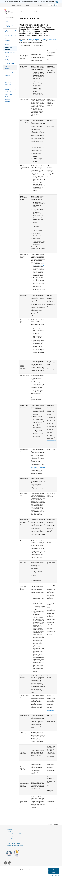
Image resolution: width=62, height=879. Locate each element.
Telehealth (8, 79)
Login (6, 21)
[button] (53, 875)
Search (56, 5)
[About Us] (49, 12)
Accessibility (10, 836)
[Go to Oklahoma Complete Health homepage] (8, 11)
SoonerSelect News (8, 95)
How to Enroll (8, 35)
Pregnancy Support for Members (8, 84)
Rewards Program (10, 72)
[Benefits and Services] (15, 47)
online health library (38, 265)
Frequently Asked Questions (9, 25)
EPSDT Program (9, 63)
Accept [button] (53, 872)
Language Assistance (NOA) (14, 833)
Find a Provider (7, 31)
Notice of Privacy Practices (13, 843)
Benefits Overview (10, 52)
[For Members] (29, 12)
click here (52, 1)
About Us (45, 12)
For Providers (35, 12)
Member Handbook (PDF (35, 39)
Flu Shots (7, 75)
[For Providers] (40, 12)
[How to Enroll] (15, 35)
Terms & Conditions (11, 841)
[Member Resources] (15, 89)
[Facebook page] (5, 863)
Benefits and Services (8, 48)
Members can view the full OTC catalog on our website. (38, 467)
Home (13, 5)
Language (39, 5)
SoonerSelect (10, 18)
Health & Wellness (7, 39)
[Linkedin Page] (9, 863)
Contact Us (27, 5)
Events (7, 44)
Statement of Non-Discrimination (15, 845)
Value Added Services (8, 67)
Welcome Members (7, 100)
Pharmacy (7, 56)
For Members (24, 12)
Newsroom (19, 5)
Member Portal (51, 440)
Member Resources (8, 90)
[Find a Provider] (15, 30)
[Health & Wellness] (15, 39)
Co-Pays (7, 59)
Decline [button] (53, 869)
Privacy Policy (10, 838)
